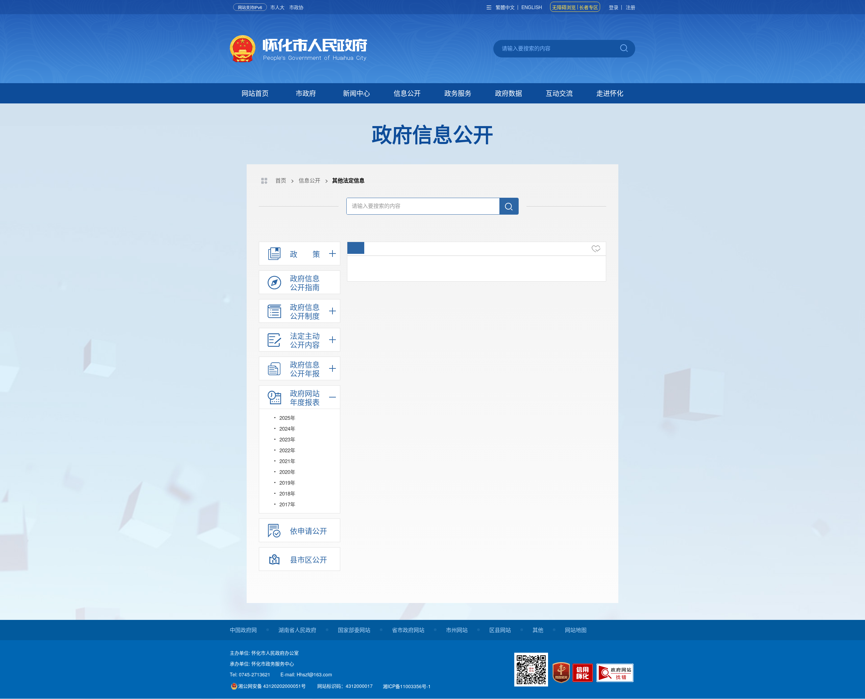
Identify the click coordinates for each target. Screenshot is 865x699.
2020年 (287, 471)
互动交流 (559, 93)
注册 (630, 7)
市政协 (296, 7)
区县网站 (500, 630)
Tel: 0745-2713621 (250, 674)
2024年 (287, 428)
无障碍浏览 (564, 7)
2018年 (287, 493)
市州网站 (457, 630)
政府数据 (508, 93)
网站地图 (576, 630)
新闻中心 (356, 93)
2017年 (287, 504)
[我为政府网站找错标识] (615, 672)
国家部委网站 (354, 630)
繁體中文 (505, 7)
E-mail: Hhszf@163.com (306, 674)
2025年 (287, 417)
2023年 (287, 439)
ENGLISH (531, 7)
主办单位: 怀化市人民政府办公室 (264, 652)
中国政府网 (243, 630)
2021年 (287, 460)
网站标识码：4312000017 (345, 685)
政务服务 (457, 93)
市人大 (277, 7)
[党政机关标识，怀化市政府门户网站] (561, 672)
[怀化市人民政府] (298, 49)
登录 (613, 7)
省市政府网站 (408, 630)
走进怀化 (609, 93)
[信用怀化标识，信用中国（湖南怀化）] (583, 674)
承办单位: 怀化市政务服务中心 (262, 663)
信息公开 (407, 93)
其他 (538, 630)
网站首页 (255, 93)
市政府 (306, 93)
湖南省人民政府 (297, 630)
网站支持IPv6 (250, 7)
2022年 (287, 450)
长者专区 (588, 7)
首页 (280, 180)
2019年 (287, 482)
